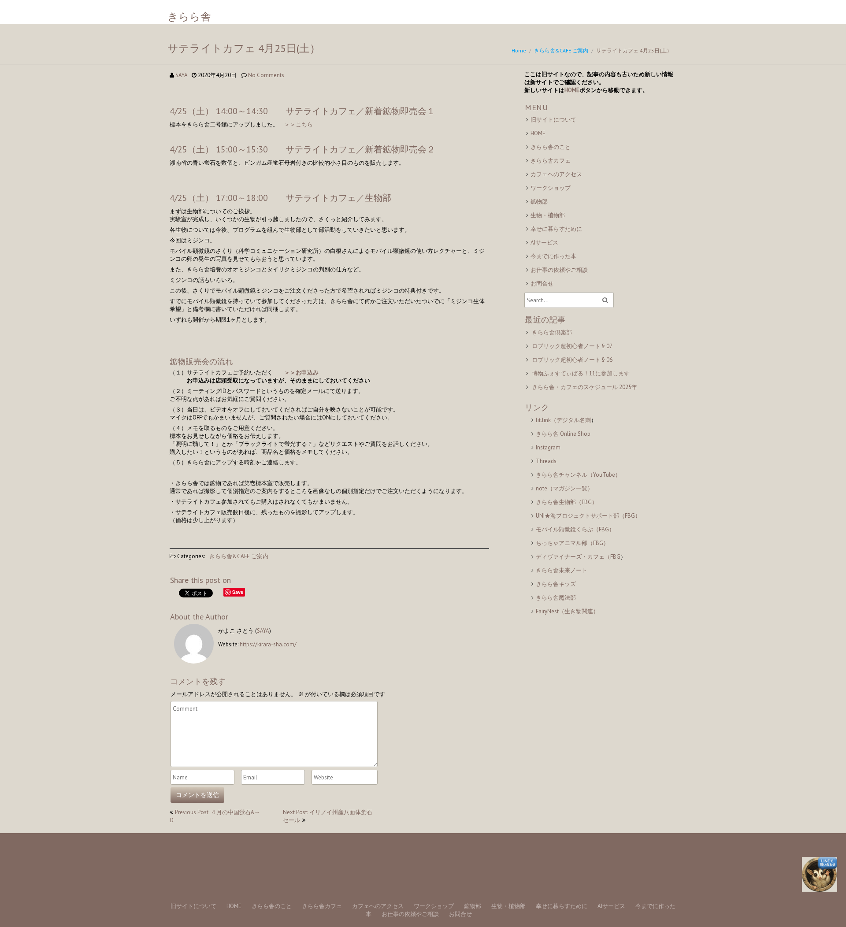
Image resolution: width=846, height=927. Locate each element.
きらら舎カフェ (551, 160)
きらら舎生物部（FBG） (566, 502)
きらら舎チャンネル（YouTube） (578, 474)
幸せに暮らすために (556, 229)
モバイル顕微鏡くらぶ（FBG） (575, 529)
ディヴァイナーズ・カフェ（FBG (578, 556)
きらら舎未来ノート (561, 570)
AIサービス (544, 242)
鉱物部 (539, 201)
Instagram (548, 447)
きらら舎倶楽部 (552, 332)
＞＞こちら (298, 124)
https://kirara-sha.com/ (268, 644)
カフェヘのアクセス (556, 174)
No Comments (266, 75)
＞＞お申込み (301, 372)
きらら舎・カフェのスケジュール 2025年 (584, 387)
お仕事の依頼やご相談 (559, 270)
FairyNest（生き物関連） (567, 611)
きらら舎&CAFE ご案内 (561, 50)
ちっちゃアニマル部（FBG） (572, 543)
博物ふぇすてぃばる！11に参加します (581, 373)
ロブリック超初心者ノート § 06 (572, 359)
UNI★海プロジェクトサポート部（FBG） (588, 515)
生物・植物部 (548, 215)
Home (519, 50)
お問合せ (542, 283)
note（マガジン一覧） (564, 488)
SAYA (181, 75)
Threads (546, 461)
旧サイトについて (553, 119)
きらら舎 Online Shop (563, 434)
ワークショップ (551, 188)
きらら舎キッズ (556, 584)
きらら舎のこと (551, 147)
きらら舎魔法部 (556, 597)
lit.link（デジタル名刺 (563, 420)
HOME (571, 90)
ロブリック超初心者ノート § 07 (572, 346)
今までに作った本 (553, 256)
